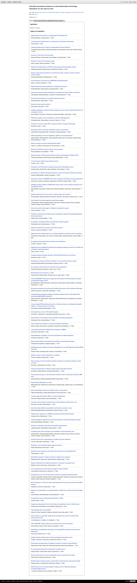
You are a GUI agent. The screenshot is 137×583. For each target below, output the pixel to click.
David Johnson (35, 275)
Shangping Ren (47, 77)
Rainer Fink (45, 545)
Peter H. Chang (35, 251)
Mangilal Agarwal (44, 137)
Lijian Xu (33, 145)
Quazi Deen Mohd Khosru (52, 371)
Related (60, 20)
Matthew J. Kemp (35, 465)
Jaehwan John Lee (52, 275)
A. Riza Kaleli (48, 314)
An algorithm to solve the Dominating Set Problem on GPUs (47, 498)
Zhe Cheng (39, 539)
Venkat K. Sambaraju (50, 175)
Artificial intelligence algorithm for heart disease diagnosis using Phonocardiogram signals (56, 419)
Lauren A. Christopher (43, 181)
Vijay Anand (34, 337)
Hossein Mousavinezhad (49, 392)
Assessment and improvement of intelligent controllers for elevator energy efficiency (54, 543)
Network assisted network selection (40, 104)
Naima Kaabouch (45, 224)
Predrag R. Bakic (67, 181)
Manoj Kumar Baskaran (67, 545)
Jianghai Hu (50, 471)
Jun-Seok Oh (52, 94)
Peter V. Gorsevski (75, 202)
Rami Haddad (52, 57)
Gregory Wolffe (77, 235)
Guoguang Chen (35, 416)
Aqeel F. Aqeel (34, 557)
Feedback (39, 581)
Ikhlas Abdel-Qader (43, 94)
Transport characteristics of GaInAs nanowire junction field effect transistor (51, 368)
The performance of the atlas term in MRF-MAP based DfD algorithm (49, 80)
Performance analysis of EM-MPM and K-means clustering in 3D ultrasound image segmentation (57, 178)
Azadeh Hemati (77, 137)
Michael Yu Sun (42, 533)
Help (17, 581)
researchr (3, 1)
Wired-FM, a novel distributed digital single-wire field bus (46, 445)
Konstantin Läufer (44, 351)
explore (9, 2)
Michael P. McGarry (36, 57)
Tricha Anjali (41, 106)
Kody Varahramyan (36, 139)
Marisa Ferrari (74, 476)
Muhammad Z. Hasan (36, 545)
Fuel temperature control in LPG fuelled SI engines (45, 312)
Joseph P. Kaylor (35, 351)
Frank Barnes (50, 325)
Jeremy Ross (57, 202)
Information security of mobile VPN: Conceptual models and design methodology (53, 123)
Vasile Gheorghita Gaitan (44, 308)
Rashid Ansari (43, 416)
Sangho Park (44, 459)
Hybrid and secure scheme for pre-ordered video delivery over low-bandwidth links (53, 451)
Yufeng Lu (57, 120)
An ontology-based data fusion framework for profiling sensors (48, 549)
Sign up (134, 1)
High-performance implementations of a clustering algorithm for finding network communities (56, 233)
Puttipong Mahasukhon (37, 392)
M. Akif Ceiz (34, 314)
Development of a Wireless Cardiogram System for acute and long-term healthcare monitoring (56, 172)
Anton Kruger (45, 269)
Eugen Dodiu (34, 308)
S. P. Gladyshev (51, 520)
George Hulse (34, 43)
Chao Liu (33, 229)
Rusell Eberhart (79, 384)
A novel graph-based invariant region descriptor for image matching (49, 468)
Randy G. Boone (35, 325)
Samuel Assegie (35, 196)
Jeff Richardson (41, 365)
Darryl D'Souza (35, 525)
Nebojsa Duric (53, 181)
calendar (15, 2)
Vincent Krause (35, 494)
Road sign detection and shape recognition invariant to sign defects (49, 129)
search (19, 2)
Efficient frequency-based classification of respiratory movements (49, 86)
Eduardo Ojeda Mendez (37, 77)
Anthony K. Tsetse (35, 512)
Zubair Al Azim (61, 282)
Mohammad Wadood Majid (46, 202)
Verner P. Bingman (45, 204)
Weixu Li (33, 82)
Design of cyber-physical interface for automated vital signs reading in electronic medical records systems (55, 73)
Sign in (130, 1)
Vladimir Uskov (34, 218)
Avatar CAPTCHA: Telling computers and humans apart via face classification (52, 523)
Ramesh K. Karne (57, 512)
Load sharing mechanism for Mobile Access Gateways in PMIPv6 (48, 329)
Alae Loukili (65, 512)
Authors (35, 20)
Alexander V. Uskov (36, 126)
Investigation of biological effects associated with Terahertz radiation (50, 221)
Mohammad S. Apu (36, 224)
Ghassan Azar (49, 114)
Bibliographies (51, 20)
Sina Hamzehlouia (35, 100)
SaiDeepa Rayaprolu (36, 69)
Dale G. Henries (35, 63)
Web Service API (24, 581)
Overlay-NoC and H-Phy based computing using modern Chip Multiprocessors (52, 167)
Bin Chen (59, 539)
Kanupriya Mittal (43, 218)
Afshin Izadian (44, 100)
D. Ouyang (38, 243)
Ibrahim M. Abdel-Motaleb (37, 175)
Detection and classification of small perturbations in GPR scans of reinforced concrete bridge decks (56, 491)
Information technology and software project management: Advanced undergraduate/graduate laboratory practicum (56, 214)
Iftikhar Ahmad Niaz (45, 282)
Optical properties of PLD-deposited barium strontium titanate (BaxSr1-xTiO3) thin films (55, 155)
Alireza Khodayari (35, 378)
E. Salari (33, 163)
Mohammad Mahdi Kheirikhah (48, 378)
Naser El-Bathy (35, 114)
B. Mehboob (40, 570)
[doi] (36, 14)
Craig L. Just (52, 269)
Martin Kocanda (47, 157)
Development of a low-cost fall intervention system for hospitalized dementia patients (54, 474)
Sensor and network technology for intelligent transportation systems (50, 208)
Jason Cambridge (53, 137)
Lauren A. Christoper (41, 82)
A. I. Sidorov (43, 520)
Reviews (56, 20)
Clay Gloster (42, 114)
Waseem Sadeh (41, 398)
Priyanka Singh (44, 563)
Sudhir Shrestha (35, 137)
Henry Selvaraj (61, 169)
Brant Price (34, 365)
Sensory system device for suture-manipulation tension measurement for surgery (53, 555)
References (44, 20)
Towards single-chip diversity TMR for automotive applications (48, 396)
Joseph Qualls (43, 551)
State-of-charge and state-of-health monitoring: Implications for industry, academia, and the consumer (56, 361)
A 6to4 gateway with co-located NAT (41, 510)
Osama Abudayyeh (61, 94)
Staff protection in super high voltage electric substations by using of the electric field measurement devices (54, 516)
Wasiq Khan (34, 486)
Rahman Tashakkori (45, 63)
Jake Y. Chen (61, 275)
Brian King (59, 196)
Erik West (59, 181)
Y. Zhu (37, 163)
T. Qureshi (33, 570)
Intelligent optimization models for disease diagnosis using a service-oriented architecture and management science (57, 111)
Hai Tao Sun (34, 533)
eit (36, 17)
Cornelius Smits (45, 37)
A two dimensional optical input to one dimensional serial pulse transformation (52, 41)
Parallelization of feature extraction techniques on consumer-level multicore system (53, 261)
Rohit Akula (46, 421)
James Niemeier (52, 465)
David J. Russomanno (53, 551)
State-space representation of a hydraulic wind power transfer (48, 98)
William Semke (60, 459)
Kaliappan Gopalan (50, 343)
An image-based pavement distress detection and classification (48, 241)
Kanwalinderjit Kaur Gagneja (38, 49)
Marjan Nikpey (59, 378)
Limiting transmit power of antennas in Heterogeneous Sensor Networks (50, 47)
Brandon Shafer (43, 275)
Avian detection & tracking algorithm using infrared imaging (47, 200)
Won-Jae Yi (39, 290)
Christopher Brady (35, 120)
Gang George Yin (46, 145)
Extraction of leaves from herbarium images (43, 61)
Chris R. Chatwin (48, 570)
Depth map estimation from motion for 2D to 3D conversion (47, 227)
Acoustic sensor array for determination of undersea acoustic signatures (51, 439)
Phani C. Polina (43, 525)
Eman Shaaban (44, 151)
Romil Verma (53, 196)
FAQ (35, 581)
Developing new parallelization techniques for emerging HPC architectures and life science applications (55, 530)
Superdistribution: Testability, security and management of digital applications (52, 335)
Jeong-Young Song (61, 392)
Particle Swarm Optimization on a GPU (41, 382)
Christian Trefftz (58, 235)
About (3, 581)
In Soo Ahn (51, 120)
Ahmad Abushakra (35, 88)
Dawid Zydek (43, 169)
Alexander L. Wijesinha (46, 512)
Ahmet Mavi (55, 314)
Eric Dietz (48, 365)
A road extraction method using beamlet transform (44, 161)
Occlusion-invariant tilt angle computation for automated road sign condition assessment (55, 92)
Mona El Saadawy (35, 151)
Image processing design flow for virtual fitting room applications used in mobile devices (55, 504)
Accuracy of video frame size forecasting (42, 55)
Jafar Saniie (46, 290)
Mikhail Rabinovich (35, 384)
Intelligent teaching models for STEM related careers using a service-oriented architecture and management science (56, 185)
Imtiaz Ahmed (54, 282)
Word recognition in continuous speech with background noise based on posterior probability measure (56, 483)
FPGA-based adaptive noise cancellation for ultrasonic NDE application (50, 117)
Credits (13, 581)
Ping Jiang (40, 486)
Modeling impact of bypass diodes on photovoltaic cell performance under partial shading (55, 561)
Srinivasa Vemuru (46, 69)
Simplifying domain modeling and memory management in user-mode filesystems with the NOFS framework (57, 348)
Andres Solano (42, 235)
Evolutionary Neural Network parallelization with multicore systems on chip (51, 408)
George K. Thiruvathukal (55, 351)
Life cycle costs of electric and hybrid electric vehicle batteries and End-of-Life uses (54, 402)
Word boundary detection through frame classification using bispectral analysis (53, 341)
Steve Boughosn (62, 49)
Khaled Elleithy (44, 427)
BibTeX (39, 20)
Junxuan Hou (45, 539)
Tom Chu (33, 441)
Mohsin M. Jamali (65, 202)
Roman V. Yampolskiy (53, 525)
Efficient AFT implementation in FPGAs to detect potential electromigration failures (53, 67)
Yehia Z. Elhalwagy (52, 169)
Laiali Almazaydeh (35, 427)
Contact (8, 581)
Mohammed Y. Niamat (57, 69)
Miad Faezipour (45, 88)
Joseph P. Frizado (35, 204)
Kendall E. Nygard (77, 49)
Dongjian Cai (53, 539)
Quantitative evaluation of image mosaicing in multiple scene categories (50, 457)
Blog (31, 581)
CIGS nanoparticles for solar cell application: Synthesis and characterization (52, 135)
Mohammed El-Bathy (59, 114)
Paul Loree (69, 49)
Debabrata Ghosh (35, 459)
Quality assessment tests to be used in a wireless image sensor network (50, 194)
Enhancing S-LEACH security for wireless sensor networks (47, 149)
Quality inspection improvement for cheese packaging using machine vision (51, 537)
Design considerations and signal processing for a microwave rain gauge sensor (53, 463)
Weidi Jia (33, 290)
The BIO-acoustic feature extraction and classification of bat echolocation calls (52, 431)
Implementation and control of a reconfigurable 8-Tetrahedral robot (49, 35)
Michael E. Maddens (51, 478)
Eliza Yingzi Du (43, 471)
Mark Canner (61, 137)
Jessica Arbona (44, 120)
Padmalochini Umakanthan (38, 343)
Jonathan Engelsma (67, 235)
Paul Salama (66, 196)
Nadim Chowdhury (70, 282)
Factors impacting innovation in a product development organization (49, 323)
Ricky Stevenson (76, 188)
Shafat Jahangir (42, 371)
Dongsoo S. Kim (74, 196)
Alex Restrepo (34, 235)
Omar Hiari (34, 398)
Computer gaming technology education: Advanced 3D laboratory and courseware (53, 255)
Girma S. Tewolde (35, 210)
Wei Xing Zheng (56, 145)
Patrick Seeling (45, 57)
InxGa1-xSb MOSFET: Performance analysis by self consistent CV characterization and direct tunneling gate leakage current (56, 279)
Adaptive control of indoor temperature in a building (45, 355)
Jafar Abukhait (34, 94)
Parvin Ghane (69, 137)
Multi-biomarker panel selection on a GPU (42, 272)
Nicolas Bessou (42, 506)
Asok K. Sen (62, 314)
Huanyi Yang (34, 181)
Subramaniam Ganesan (45, 557)
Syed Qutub (34, 106)
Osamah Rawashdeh (51, 398)
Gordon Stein (68, 114)
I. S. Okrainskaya (35, 520)
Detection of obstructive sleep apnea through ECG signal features (49, 425)
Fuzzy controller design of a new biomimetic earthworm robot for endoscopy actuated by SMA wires (56, 375)
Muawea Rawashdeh (57, 476)
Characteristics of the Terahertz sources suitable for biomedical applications (52, 317)
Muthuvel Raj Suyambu (55, 545)
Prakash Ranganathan (51, 49)
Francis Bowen (35, 471)
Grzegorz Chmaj (35, 169)
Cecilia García (34, 506)
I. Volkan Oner (41, 314)
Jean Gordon (43, 325)
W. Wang (55, 570)
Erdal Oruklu (52, 290)
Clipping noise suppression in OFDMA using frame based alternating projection (52, 413)
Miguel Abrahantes (35, 37)
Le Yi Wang (39, 145)
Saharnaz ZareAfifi (44, 196)
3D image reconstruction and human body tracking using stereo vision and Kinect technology (56, 288)
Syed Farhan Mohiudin (36, 157)
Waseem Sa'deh (48, 476)
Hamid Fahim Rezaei (36, 269)
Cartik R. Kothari (35, 551)
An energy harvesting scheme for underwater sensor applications (49, 267)
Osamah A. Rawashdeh (37, 476)
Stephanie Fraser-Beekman (62, 325)
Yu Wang (33, 539)
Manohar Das (45, 357)
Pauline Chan (47, 486)
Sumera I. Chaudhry (36, 357)
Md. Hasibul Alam (35, 282)
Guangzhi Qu (67, 476)
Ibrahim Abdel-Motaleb (57, 157)
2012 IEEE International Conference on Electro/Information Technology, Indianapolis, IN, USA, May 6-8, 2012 (56, 12)
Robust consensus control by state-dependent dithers (46, 143)
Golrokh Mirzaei (35, 202)
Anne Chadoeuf (51, 506)
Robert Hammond (40, 478)
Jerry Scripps (50, 235)
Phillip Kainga (44, 384)
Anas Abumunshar (53, 88)
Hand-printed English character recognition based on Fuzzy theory (49, 390)
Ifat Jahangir (34, 371)
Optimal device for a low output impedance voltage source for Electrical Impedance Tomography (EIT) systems (53, 567)
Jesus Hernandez (61, 57)
